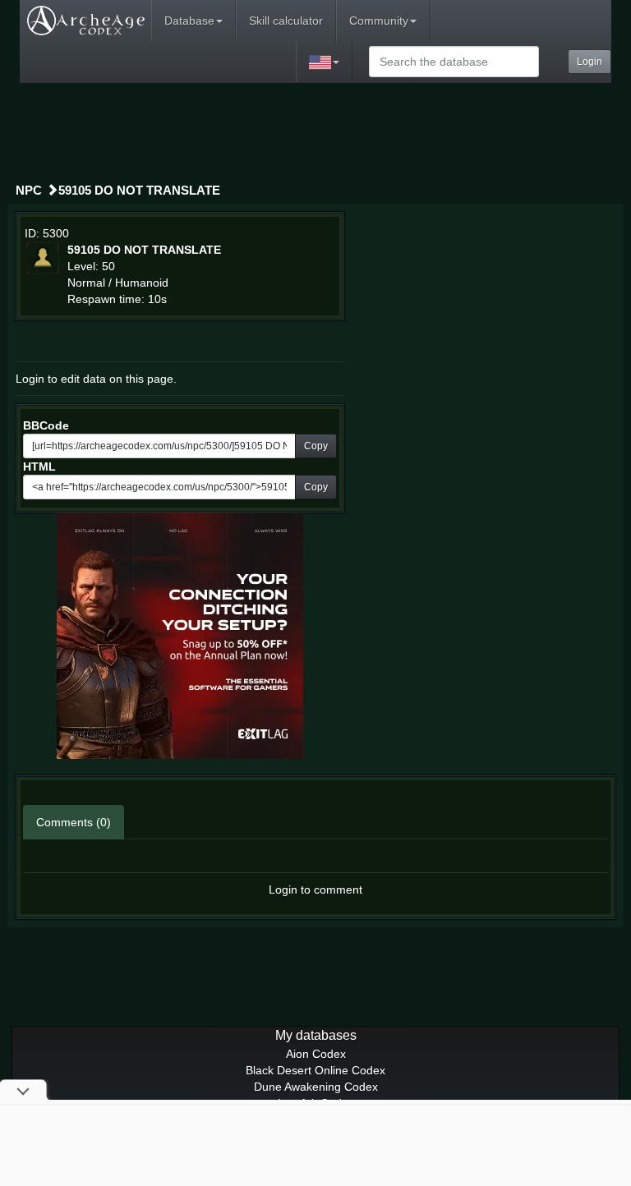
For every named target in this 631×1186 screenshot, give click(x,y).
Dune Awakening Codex (316, 1086)
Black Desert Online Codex (315, 1070)
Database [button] (189, 20)
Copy (316, 446)
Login (589, 61)
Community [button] (378, 20)
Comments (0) (73, 822)
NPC (29, 190)
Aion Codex (316, 1053)
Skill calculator (286, 20)
